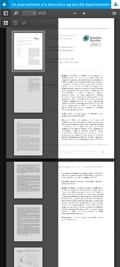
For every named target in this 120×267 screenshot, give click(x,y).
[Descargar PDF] (115, 4)
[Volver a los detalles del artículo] (4, 4)
